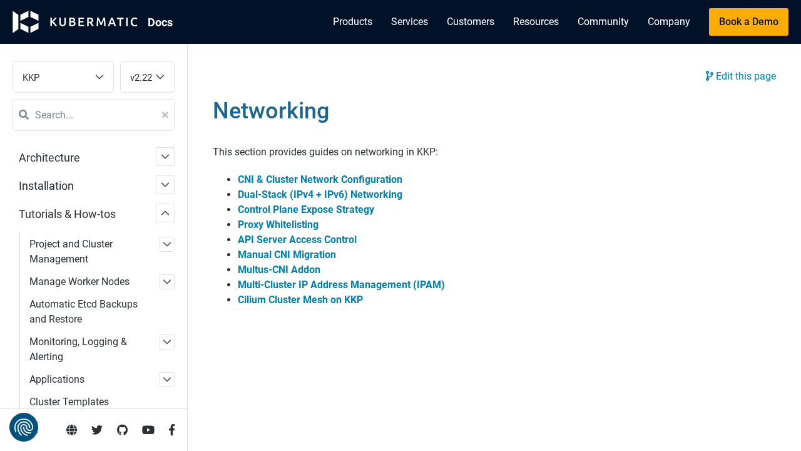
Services (409, 22)
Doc (160, 22)
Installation (46, 185)
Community (603, 22)
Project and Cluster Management (71, 251)
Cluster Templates (69, 402)
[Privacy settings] (23, 427)
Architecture (49, 157)
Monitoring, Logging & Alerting (78, 349)
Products (352, 22)
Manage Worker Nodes (79, 282)
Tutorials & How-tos (67, 213)
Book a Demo (748, 22)
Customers (470, 22)
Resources (536, 22)
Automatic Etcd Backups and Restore (83, 311)
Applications (56, 379)
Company (669, 22)
